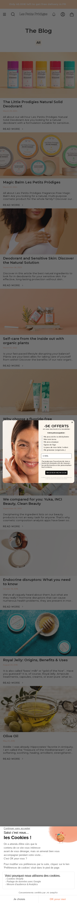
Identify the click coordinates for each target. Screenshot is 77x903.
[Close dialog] (72, 422)
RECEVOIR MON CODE (56, 473)
